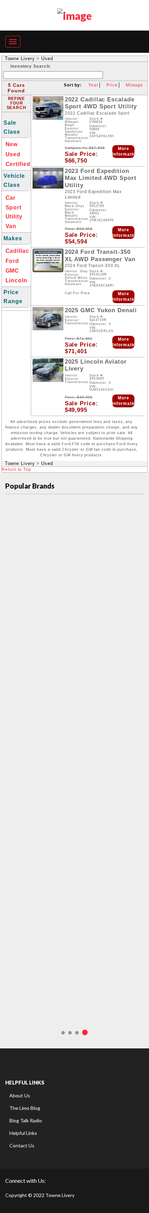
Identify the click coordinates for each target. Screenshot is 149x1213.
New (12, 144)
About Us (19, 1095)
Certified (18, 164)
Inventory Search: (30, 66)
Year (93, 85)
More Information (123, 151)
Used (47, 58)
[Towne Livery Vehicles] (74, 14)
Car (11, 198)
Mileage (134, 85)
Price (112, 85)
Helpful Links (23, 1133)
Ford (12, 261)
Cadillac (17, 251)
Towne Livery (20, 58)
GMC (12, 271)
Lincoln (16, 280)
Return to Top (16, 469)
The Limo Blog (24, 1108)
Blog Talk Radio (25, 1120)
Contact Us (21, 1145)
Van (11, 226)
